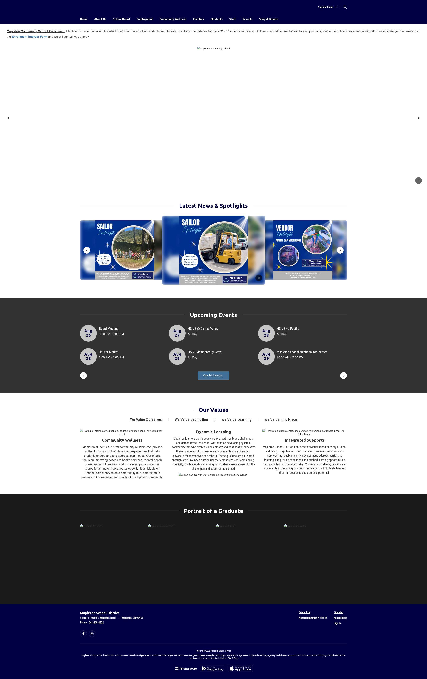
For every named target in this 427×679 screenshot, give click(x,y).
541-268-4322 (96, 622)
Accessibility (340, 617)
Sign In (337, 623)
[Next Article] (340, 250)
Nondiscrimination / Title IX (313, 617)
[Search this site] (345, 7)
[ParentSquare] (186, 668)
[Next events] (343, 375)
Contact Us (304, 612)
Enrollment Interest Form (29, 36)
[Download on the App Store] (240, 668)
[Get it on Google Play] (212, 668)
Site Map (338, 612)
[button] (327, 7)
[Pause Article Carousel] (258, 278)
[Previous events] (83, 375)
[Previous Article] (86, 250)
